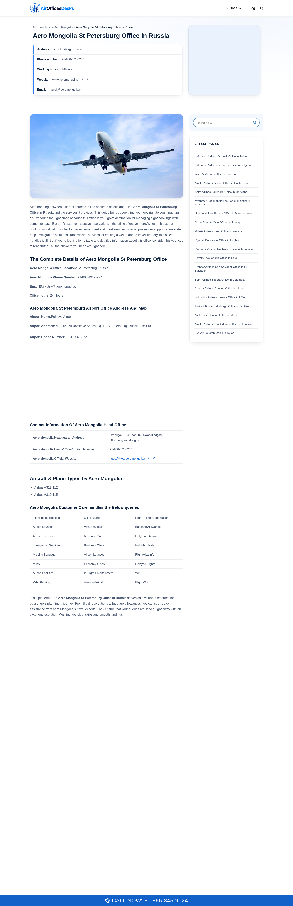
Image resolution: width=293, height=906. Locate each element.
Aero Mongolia (63, 27)
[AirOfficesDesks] (52, 8)
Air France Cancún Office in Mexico (217, 315)
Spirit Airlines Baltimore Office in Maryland (221, 191)
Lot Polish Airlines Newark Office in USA (220, 297)
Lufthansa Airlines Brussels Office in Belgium (223, 165)
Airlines (231, 8)
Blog (251, 8)
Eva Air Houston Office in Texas (214, 332)
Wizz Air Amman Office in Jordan (215, 174)
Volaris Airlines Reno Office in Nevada (218, 231)
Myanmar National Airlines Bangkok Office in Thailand (223, 202)
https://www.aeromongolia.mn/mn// (132, 458)
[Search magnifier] (255, 122)
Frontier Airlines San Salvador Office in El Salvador (221, 268)
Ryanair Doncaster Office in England (218, 240)
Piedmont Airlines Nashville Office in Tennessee (224, 248)
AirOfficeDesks (42, 27)
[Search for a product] (261, 8)
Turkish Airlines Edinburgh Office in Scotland (222, 306)
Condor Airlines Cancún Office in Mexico (220, 288)
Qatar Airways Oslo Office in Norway (217, 222)
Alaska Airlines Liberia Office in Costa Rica (221, 182)
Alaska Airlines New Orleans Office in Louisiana (224, 323)
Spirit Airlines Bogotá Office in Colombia (220, 279)
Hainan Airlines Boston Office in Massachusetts (224, 213)
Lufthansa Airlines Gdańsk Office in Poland (221, 156)
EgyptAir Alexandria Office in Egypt (216, 257)
